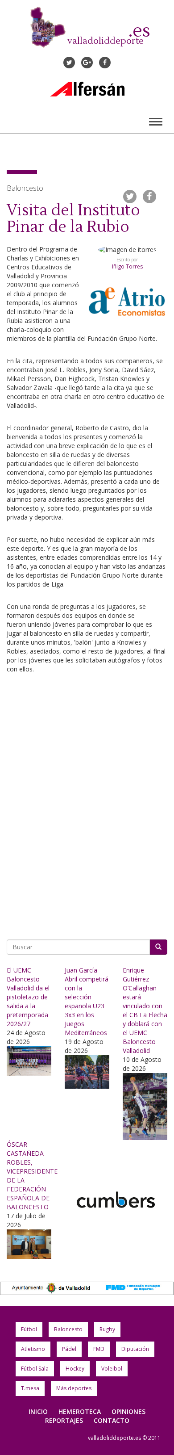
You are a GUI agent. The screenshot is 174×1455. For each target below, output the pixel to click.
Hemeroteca (79, 1411)
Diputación (135, 1349)
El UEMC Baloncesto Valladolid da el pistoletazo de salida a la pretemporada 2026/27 (28, 997)
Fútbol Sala (35, 1368)
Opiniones (128, 1411)
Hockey (75, 1368)
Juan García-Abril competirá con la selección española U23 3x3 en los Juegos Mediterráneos (86, 1001)
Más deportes (73, 1388)
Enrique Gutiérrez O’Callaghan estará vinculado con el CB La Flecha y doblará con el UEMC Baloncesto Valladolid (145, 1010)
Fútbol (29, 1329)
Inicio (38, 1411)
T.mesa (30, 1388)
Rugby (107, 1329)
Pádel (69, 1349)
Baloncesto (68, 1329)
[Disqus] (87, 803)
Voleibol (111, 1368)
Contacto (111, 1420)
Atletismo (33, 1349)
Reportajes (64, 1420)
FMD (98, 1349)
